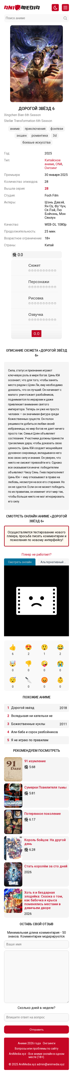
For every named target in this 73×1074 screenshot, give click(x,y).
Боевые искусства (36, 142)
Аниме (15, 129)
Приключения (35, 129)
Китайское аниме (53, 162)
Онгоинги (49, 1043)
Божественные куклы (28, 724)
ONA (59, 164)
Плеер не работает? (36, 554)
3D (55, 135)
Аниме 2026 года (29, 1043)
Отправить (37, 1029)
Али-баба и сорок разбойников (34, 732)
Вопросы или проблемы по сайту (36, 1048)
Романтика (40, 135)
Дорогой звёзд (22, 708)
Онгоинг (51, 168)
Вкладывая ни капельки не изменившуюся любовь (32, 717)
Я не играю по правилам (29, 740)
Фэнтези (56, 129)
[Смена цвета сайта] (55, 7)
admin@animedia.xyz (50, 1064)
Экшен (21, 135)
